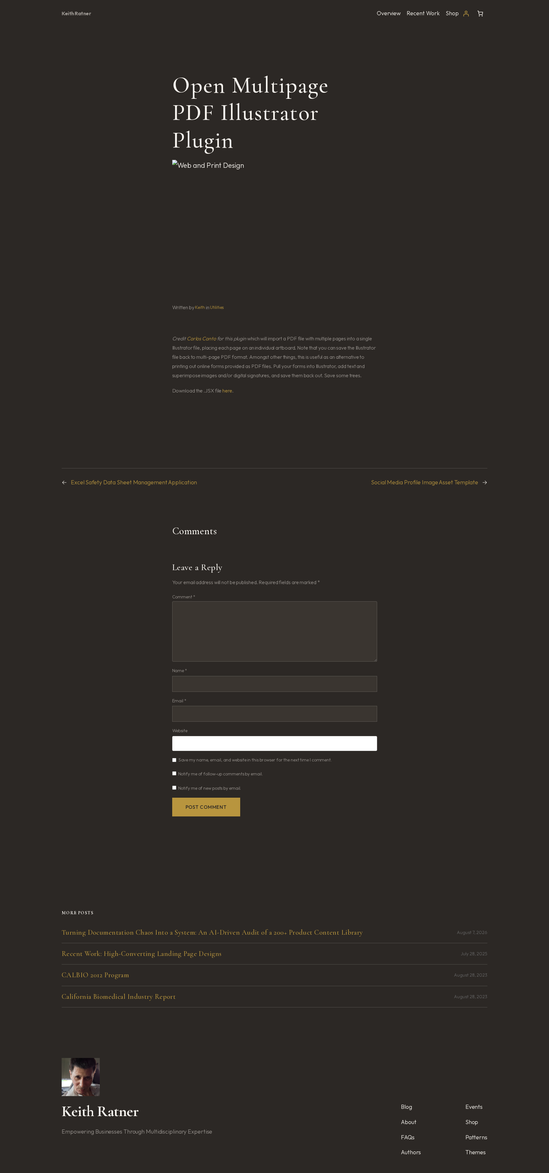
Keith (200, 307)
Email (179, 701)
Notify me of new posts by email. (209, 788)
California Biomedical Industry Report (119, 996)
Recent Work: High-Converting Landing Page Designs (142, 954)
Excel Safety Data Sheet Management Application (134, 482)
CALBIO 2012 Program (95, 975)
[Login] (466, 13)
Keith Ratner (76, 13)
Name (179, 670)
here (227, 390)
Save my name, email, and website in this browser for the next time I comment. (255, 760)
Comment (183, 597)
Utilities (217, 307)
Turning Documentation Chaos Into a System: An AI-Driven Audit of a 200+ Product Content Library (212, 932)
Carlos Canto (201, 338)
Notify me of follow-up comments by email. (220, 774)
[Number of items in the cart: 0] (480, 13)
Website (179, 730)
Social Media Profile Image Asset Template (424, 482)
